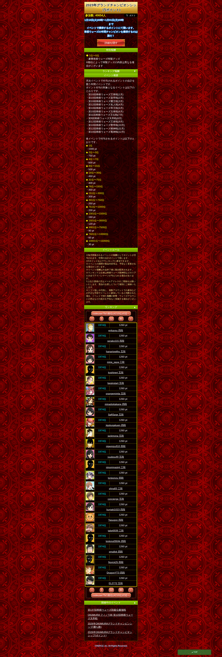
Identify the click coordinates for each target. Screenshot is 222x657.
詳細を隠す (111, 43)
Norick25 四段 (115, 562)
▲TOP (194, 652)
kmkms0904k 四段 (116, 541)
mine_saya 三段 (116, 362)
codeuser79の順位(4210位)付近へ (111, 313)
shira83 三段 (116, 488)
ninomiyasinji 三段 (116, 467)
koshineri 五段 (115, 372)
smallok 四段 (116, 551)
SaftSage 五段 (116, 414)
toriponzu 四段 (116, 477)
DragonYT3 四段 (116, 572)
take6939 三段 (116, 530)
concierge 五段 (116, 499)
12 (111, 318)
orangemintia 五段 (116, 393)
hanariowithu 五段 (116, 351)
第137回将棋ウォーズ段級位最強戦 (107, 609)
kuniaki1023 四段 (115, 509)
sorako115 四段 (115, 340)
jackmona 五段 (116, 435)
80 (121, 318)
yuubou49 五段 (116, 456)
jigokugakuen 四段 (116, 425)
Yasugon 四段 (115, 520)
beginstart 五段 (116, 383)
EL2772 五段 (116, 583)
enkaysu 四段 (115, 330)
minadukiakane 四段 (116, 404)
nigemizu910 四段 (116, 446)
